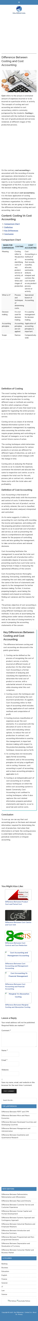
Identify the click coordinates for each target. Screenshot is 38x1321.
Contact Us (28, 1312)
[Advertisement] (19, 34)
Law (3, 1290)
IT (2, 1287)
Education (5, 1271)
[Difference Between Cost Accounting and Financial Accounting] (18, 976)
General (4, 1283)
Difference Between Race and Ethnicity (16, 1201)
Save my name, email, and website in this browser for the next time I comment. (18, 1084)
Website (5, 1070)
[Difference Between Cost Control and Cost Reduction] (18, 935)
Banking (4, 1264)
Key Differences (18, 10)
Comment (6, 1030)
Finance (4, 1279)
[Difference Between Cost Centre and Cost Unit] (18, 914)
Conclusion (9, 234)
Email (4, 1060)
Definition (8, 227)
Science (4, 1294)
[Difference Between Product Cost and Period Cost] (18, 894)
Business (4, 1268)
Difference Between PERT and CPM (15, 1112)
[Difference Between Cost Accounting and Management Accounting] (18, 956)
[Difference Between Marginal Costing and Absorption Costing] (18, 997)
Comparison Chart (12, 224)
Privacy (20, 1314)
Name (4, 1050)
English (4, 1275)
